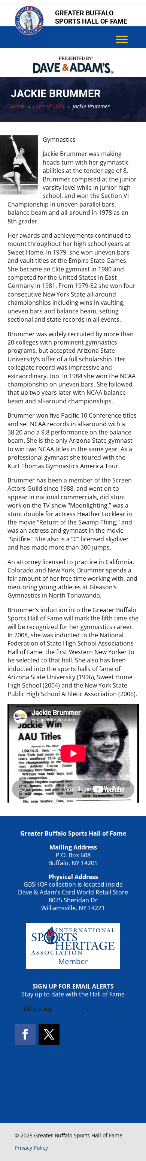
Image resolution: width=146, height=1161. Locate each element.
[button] (25, 1034)
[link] (29, 32)
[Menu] (122, 39)
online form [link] (70, 1009)
